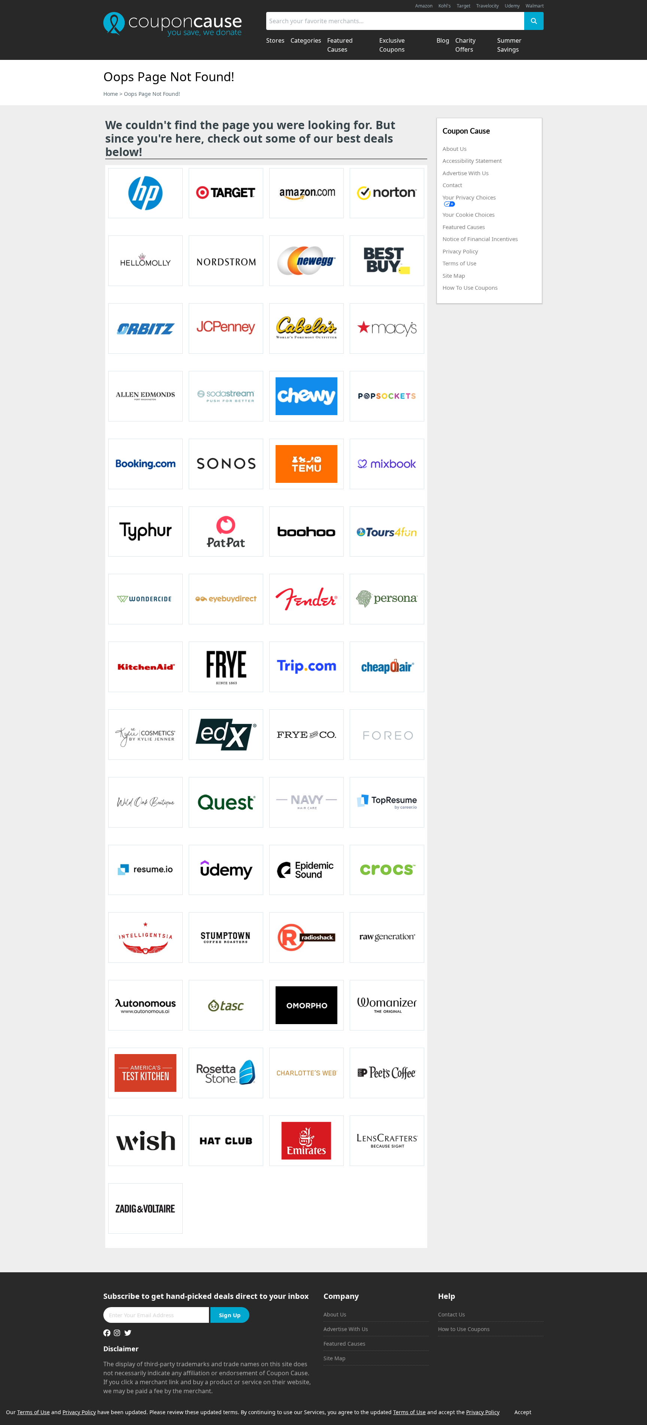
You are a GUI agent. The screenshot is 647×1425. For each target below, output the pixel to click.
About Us (455, 148)
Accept (522, 1412)
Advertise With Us (466, 173)
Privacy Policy (460, 251)
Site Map (454, 275)
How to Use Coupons (464, 1329)
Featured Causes (464, 227)
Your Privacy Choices (469, 197)
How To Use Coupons (470, 287)
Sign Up (230, 1315)
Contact (452, 185)
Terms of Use (459, 263)
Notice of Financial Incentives (480, 239)
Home (110, 93)
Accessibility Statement (472, 160)
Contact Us (451, 1314)
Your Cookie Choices (469, 214)
